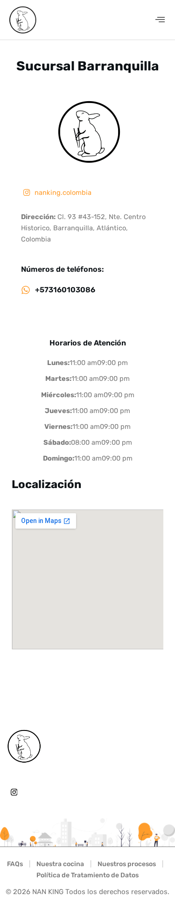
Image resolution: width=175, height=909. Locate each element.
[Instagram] (14, 792)
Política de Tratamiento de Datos (87, 875)
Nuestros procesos (127, 864)
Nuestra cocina (60, 864)
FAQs (15, 864)
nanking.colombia (62, 192)
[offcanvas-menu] (160, 20)
